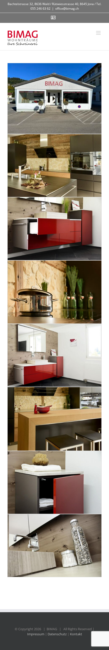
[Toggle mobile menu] (98, 33)
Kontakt (76, 634)
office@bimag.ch (67, 8)
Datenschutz (57, 634)
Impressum (35, 634)
